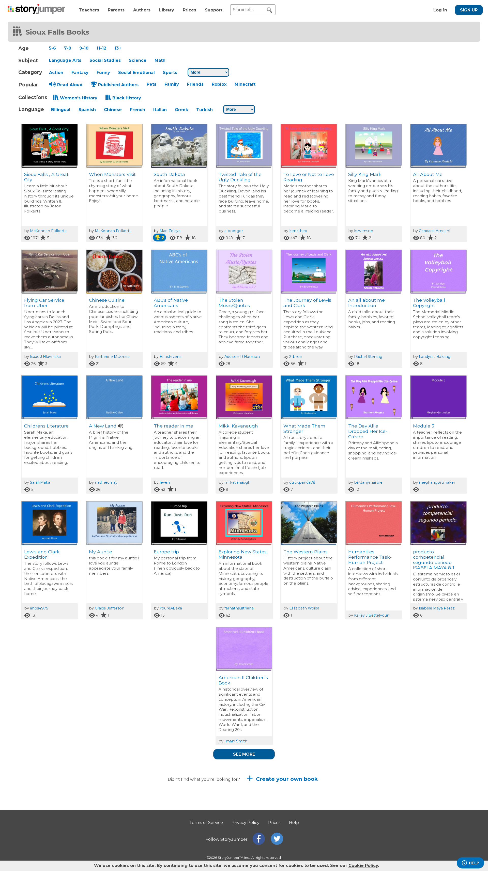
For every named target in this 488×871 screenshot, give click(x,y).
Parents (116, 10)
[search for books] (269, 10)
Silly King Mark (365, 174)
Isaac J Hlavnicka (45, 356)
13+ (117, 48)
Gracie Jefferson (109, 608)
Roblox (219, 84)
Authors (141, 10)
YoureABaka (171, 608)
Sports (170, 72)
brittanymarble (368, 482)
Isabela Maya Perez (437, 608)
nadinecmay (106, 482)
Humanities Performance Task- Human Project (370, 557)
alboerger (233, 230)
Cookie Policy (363, 865)
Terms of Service (206, 822)
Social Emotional (136, 72)
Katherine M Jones (112, 356)
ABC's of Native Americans (171, 302)
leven (165, 482)
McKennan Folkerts (48, 230)
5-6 (52, 48)
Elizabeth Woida (304, 608)
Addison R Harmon (242, 356)
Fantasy (79, 72)
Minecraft (245, 84)
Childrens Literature (46, 426)
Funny (103, 72)
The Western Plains (305, 551)
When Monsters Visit (112, 174)
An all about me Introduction (366, 302)
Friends (195, 84)
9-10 (83, 48)
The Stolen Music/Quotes (234, 302)
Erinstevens (170, 356)
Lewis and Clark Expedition (42, 554)
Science (137, 60)
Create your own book (286, 779)
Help (294, 822)
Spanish (87, 109)
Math (160, 60)
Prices (189, 10)
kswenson (363, 230)
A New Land (102, 426)
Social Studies (105, 60)
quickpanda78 (302, 482)
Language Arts (65, 60)
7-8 (67, 48)
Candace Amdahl (434, 230)
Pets (151, 84)
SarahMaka (40, 482)
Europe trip (166, 551)
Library (166, 10)
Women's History (78, 98)
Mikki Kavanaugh (238, 426)
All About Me (428, 174)
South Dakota (169, 174)
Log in (440, 10)
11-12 (101, 48)
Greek (181, 109)
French (137, 109)
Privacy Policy (246, 822)
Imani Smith (235, 741)
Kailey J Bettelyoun (371, 615)
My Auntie (100, 551)
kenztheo (298, 230)
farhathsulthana (239, 608)
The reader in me (173, 426)
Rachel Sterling (368, 356)
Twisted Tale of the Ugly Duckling (240, 177)
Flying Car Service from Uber (44, 302)
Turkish (204, 109)
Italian (160, 109)
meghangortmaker (437, 482)
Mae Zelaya (170, 230)
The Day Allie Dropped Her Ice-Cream (367, 431)
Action (56, 72)
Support (213, 10)
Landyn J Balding (434, 356)
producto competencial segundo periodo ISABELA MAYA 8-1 (433, 559)
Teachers (89, 10)
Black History (126, 98)
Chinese (113, 109)
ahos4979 (39, 608)
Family (171, 84)
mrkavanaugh (237, 482)
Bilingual (60, 109)
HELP (474, 863)
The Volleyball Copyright (429, 302)
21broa (295, 356)
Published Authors (118, 84)
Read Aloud (70, 84)
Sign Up (469, 10)
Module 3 (423, 426)
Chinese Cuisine (107, 300)
